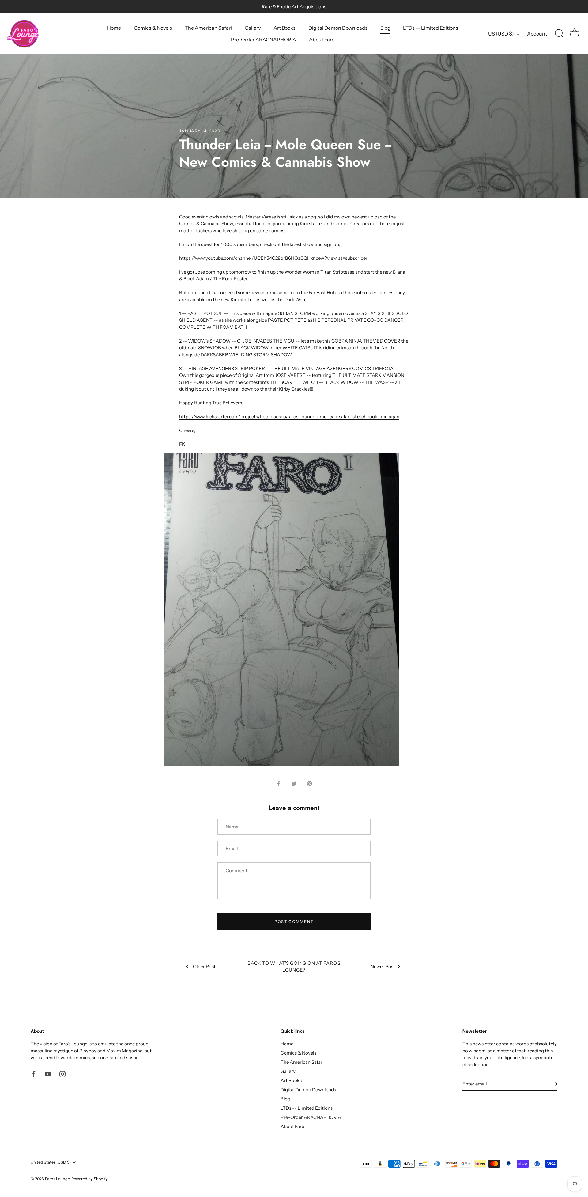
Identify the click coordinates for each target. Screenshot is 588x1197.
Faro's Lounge (57, 1178)
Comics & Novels (153, 28)
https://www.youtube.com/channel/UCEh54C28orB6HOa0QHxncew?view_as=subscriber (273, 258)
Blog (385, 28)
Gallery (253, 28)
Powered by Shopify (89, 1178)
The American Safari (208, 28)
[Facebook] (34, 1074)
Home (114, 28)
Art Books (284, 28)
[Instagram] (62, 1074)
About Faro (321, 39)
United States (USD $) (51, 1162)
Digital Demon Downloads (338, 28)
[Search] (559, 33)
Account (537, 34)
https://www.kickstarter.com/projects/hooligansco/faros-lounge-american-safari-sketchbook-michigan (289, 416)
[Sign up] (554, 1084)
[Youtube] (48, 1074)
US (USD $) (501, 34)
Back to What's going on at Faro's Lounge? (294, 966)
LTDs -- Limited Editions (430, 28)
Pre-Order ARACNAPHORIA (263, 39)
